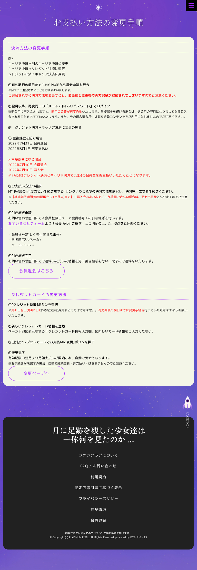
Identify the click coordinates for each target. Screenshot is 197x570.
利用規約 (98, 476)
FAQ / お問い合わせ (98, 465)
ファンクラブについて (98, 455)
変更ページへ (37, 373)
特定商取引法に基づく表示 (98, 487)
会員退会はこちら (36, 271)
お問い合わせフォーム (26, 223)
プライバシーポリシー (98, 498)
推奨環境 (98, 509)
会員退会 (98, 520)
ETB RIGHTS (138, 537)
